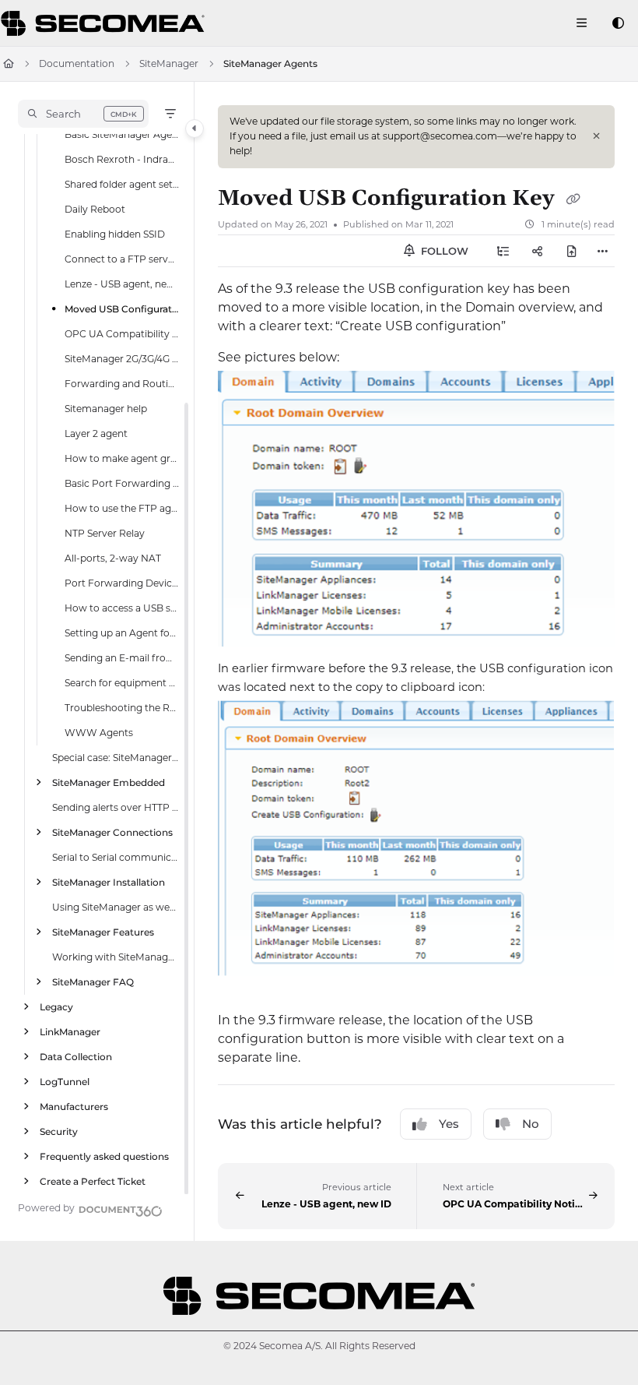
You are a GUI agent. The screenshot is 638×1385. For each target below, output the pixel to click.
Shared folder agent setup (122, 183)
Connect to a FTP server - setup (122, 258)
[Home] (105, 23)
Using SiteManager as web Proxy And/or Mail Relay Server (115, 906)
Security (59, 1131)
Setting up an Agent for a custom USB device (122, 632)
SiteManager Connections (112, 831)
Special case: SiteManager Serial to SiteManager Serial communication (115, 757)
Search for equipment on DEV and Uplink (122, 682)
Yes (449, 1123)
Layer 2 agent (96, 433)
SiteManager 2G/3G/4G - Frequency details (122, 358)
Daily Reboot (95, 208)
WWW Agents (99, 732)
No (530, 1123)
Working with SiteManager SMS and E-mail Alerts (115, 956)
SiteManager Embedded (108, 782)
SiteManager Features (103, 931)
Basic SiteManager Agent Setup (122, 133)
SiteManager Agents (270, 63)
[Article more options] (602, 250)
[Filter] (170, 113)
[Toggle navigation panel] (194, 128)
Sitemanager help (106, 408)
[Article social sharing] (537, 250)
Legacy (56, 1006)
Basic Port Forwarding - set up (122, 482)
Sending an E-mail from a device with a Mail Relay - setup (122, 657)
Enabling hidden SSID (115, 233)
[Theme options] (617, 23)
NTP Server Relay (105, 532)
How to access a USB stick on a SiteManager (122, 607)
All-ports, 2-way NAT (113, 557)
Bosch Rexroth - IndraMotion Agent (122, 158)
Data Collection (76, 1056)
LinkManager (70, 1031)
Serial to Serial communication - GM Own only (115, 856)
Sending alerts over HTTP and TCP (115, 806)
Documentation (76, 63)
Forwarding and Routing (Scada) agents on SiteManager (122, 383)
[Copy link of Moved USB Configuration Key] (572, 199)
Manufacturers (74, 1106)
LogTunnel (64, 1081)
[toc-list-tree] (503, 250)
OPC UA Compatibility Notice (122, 333)
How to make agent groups (122, 457)
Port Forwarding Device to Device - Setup (122, 582)
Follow (443, 251)
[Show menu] (581, 23)
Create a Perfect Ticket (92, 1180)
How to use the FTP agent (122, 507)
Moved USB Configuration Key (122, 308)
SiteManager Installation (108, 881)
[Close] (596, 136)
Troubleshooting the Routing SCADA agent (122, 707)
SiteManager (168, 63)
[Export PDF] (571, 250)
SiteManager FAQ (93, 981)
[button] (83, 114)
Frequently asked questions (104, 1155)
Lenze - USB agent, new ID (122, 283)
